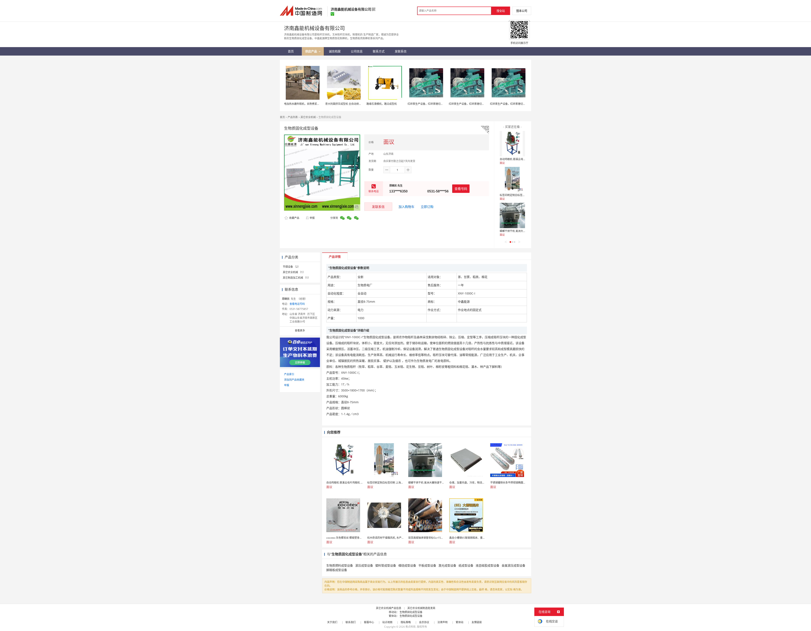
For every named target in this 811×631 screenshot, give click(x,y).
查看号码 (460, 189)
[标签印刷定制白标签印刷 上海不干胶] (512, 179)
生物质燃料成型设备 (339, 565)
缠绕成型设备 (407, 565)
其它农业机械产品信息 (388, 608)
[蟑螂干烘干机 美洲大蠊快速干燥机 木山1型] (512, 215)
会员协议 (424, 622)
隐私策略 (406, 622)
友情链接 (477, 622)
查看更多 (300, 330)
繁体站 (459, 622)
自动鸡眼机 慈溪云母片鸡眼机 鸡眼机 (521, 159)
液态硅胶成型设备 (487, 565)
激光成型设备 (447, 565)
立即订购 (427, 206)
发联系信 (378, 206)
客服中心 (369, 622)
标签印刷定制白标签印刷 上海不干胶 (520, 195)
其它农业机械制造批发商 (421, 608)
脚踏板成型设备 (336, 570)
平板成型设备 (427, 565)
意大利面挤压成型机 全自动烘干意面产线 (348, 104)
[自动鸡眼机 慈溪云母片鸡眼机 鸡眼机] (512, 143)
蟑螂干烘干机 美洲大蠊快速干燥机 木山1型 (524, 231)
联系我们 (351, 622)
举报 (312, 218)
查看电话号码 (297, 304)
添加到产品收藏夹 (294, 380)
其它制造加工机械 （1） (296, 277)
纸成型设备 (466, 565)
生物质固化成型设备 (411, 612)
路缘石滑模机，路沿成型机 (381, 104)
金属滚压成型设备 (513, 565)
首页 (282, 117)
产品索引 (289, 374)
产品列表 (293, 117)
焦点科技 (411, 626)
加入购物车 (406, 206)
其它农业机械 (308, 117)
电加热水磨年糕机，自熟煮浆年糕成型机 (307, 104)
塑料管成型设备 (385, 565)
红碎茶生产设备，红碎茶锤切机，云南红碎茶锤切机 (437, 104)
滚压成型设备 (364, 565)
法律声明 (442, 622)
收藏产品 (293, 218)
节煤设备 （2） (291, 266)
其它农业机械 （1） (294, 272)
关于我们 (332, 622)
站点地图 (387, 622)
